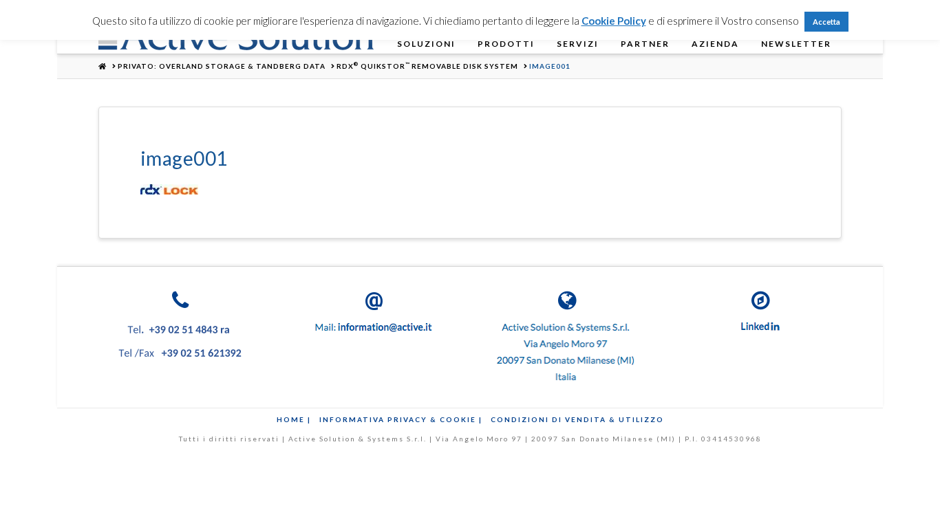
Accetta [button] (826, 21)
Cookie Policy (613, 20)
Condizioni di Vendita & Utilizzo (577, 419)
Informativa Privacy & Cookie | (400, 419)
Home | (294, 419)
